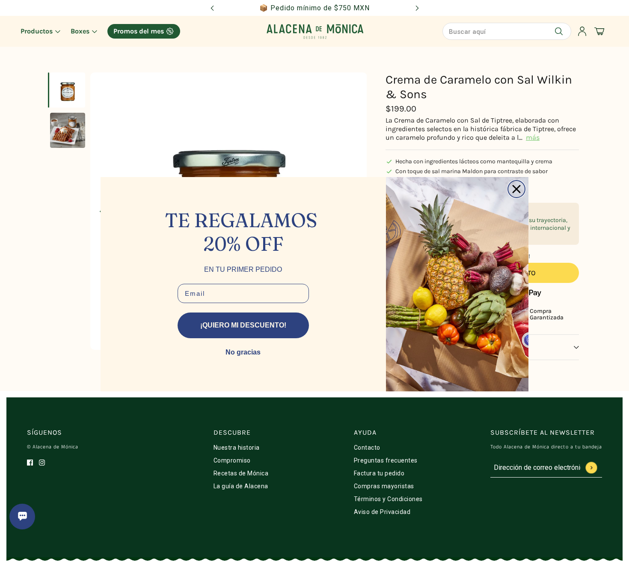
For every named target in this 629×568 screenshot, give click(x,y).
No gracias (243, 352)
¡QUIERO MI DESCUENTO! (243, 325)
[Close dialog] (516, 189)
